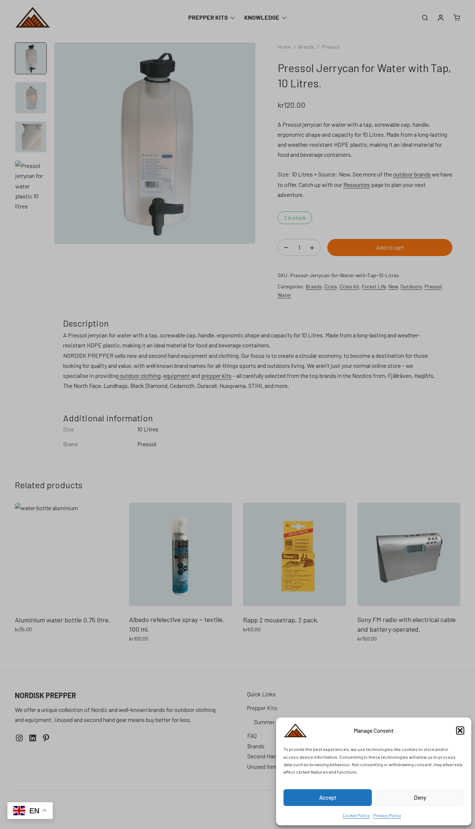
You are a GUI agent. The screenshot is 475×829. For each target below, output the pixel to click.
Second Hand (263, 756)
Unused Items (264, 766)
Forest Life (374, 286)
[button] (460, 730)
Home (284, 46)
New (393, 286)
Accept (328, 797)
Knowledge (261, 17)
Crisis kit (349, 286)
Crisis (330, 286)
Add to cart (390, 247)
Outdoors (411, 286)
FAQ (252, 735)
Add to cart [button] (29, 645)
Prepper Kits (208, 17)
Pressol (330, 46)
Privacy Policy (387, 815)
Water (284, 295)
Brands (306, 46)
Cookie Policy (356, 815)
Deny (420, 797)
